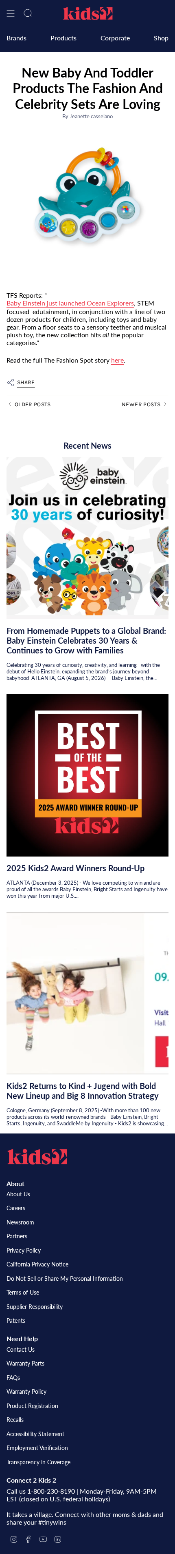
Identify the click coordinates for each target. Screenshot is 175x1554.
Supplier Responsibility (35, 1306)
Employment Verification (37, 1447)
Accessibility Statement (35, 1433)
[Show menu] (10, 13)
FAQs (13, 1377)
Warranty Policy (26, 1391)
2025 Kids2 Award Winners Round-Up (75, 868)
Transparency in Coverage (38, 1462)
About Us (18, 1194)
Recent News (87, 445)
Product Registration (32, 1405)
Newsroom (20, 1222)
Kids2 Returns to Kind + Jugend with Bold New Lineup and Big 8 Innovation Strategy (83, 1090)
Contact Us (21, 1349)
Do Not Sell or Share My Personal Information (65, 1278)
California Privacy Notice (37, 1264)
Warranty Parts (25, 1363)
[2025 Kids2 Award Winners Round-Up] (87, 775)
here (117, 360)
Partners (17, 1236)
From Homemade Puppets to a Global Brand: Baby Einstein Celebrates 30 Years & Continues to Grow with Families (86, 640)
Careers (16, 1207)
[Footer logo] (37, 1157)
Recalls (15, 1419)
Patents (16, 1320)
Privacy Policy (24, 1250)
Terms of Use (23, 1292)
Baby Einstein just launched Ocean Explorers (70, 303)
